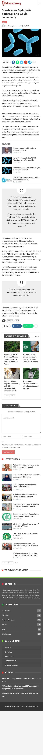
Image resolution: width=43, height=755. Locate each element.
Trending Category (8, 620)
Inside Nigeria (6, 610)
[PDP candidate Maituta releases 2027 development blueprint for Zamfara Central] (7, 477)
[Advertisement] (21, 732)
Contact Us (8, 652)
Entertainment (6, 634)
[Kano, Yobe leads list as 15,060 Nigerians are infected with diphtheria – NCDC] (7, 160)
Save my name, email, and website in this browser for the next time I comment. (21, 446)
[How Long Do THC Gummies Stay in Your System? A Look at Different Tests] (12, 346)
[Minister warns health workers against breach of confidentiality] (7, 151)
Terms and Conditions (11, 665)
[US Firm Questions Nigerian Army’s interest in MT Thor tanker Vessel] (7, 526)
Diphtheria (10, 320)
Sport (4, 629)
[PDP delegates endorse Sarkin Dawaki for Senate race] (7, 487)
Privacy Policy (9, 656)
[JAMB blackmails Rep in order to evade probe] (7, 536)
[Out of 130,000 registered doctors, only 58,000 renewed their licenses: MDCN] (12, 373)
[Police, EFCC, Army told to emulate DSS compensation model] (7, 467)
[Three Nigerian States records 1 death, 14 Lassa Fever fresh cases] (31, 346)
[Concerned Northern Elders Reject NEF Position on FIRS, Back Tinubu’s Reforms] (7, 516)
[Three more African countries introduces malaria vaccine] (31, 373)
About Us (8, 648)
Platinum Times (7, 590)
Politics (4, 624)
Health (4, 22)
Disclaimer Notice (10, 661)
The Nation (5, 615)
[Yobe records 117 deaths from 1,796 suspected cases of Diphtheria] (7, 170)
